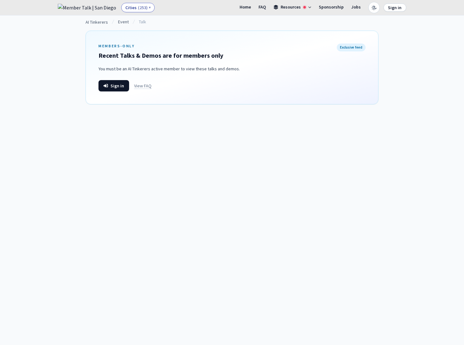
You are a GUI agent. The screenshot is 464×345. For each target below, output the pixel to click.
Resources (291, 7)
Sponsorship (331, 7)
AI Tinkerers (97, 22)
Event (123, 22)
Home (245, 7)
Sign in (395, 7)
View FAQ (143, 86)
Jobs (356, 7)
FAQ (262, 7)
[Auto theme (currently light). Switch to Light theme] (374, 7)
